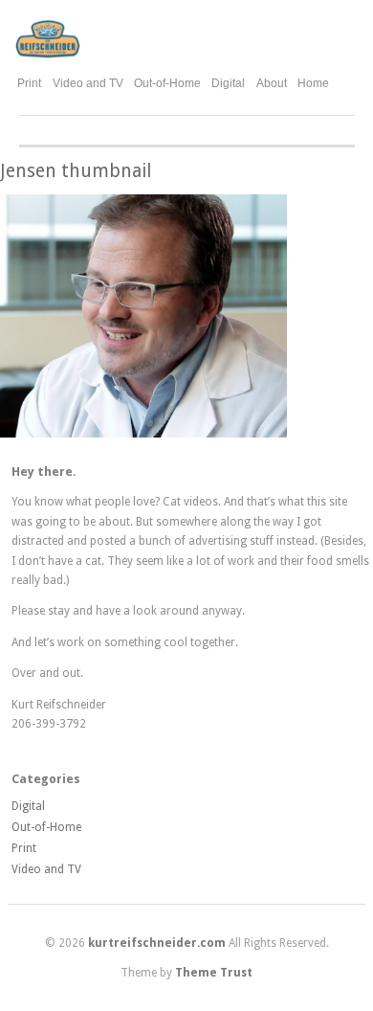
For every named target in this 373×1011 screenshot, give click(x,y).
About (271, 83)
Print (29, 83)
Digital (228, 83)
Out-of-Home (167, 83)
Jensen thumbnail (75, 171)
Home (313, 83)
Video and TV (88, 83)
